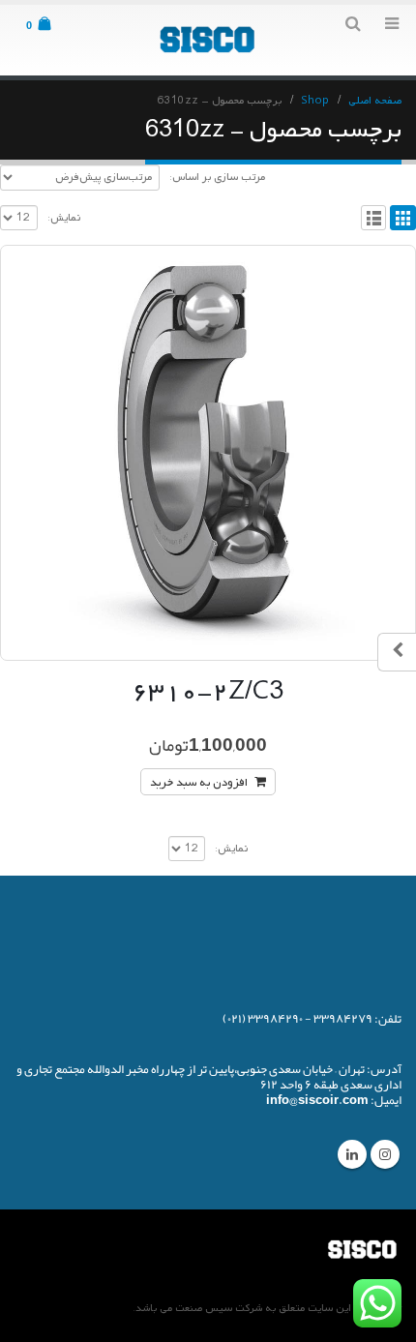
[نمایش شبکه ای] (403, 218)
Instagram (385, 1154)
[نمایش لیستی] (374, 218)
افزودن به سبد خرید (199, 782)
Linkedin (352, 1154)
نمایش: (63, 217)
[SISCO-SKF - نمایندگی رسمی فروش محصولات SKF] (208, 39)
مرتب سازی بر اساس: (217, 177)
